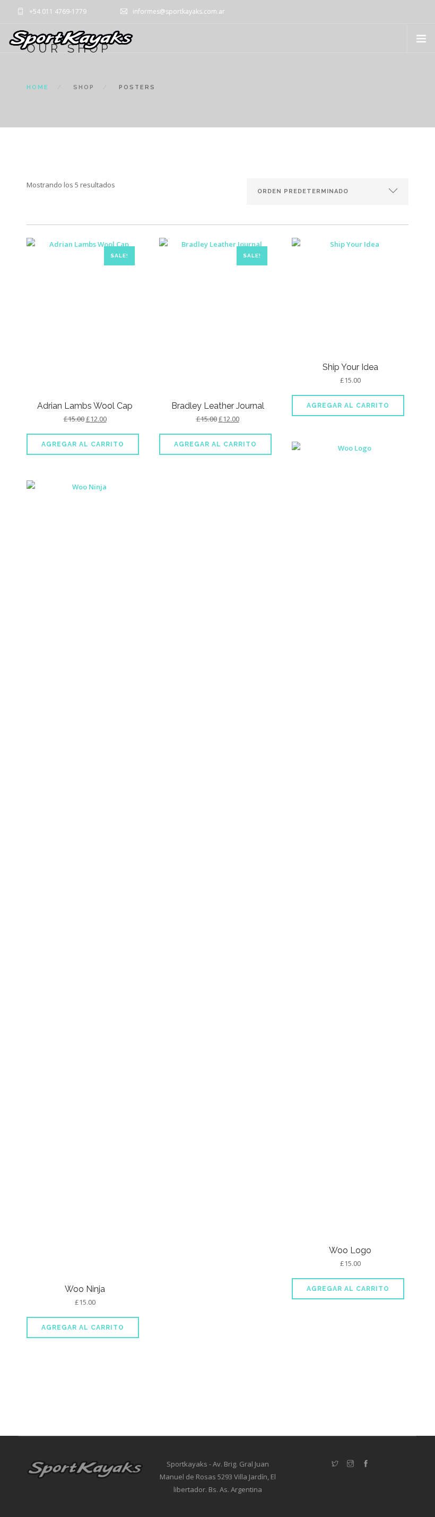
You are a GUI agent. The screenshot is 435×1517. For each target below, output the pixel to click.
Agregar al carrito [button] (82, 444)
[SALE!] (85, 318)
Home (38, 87)
